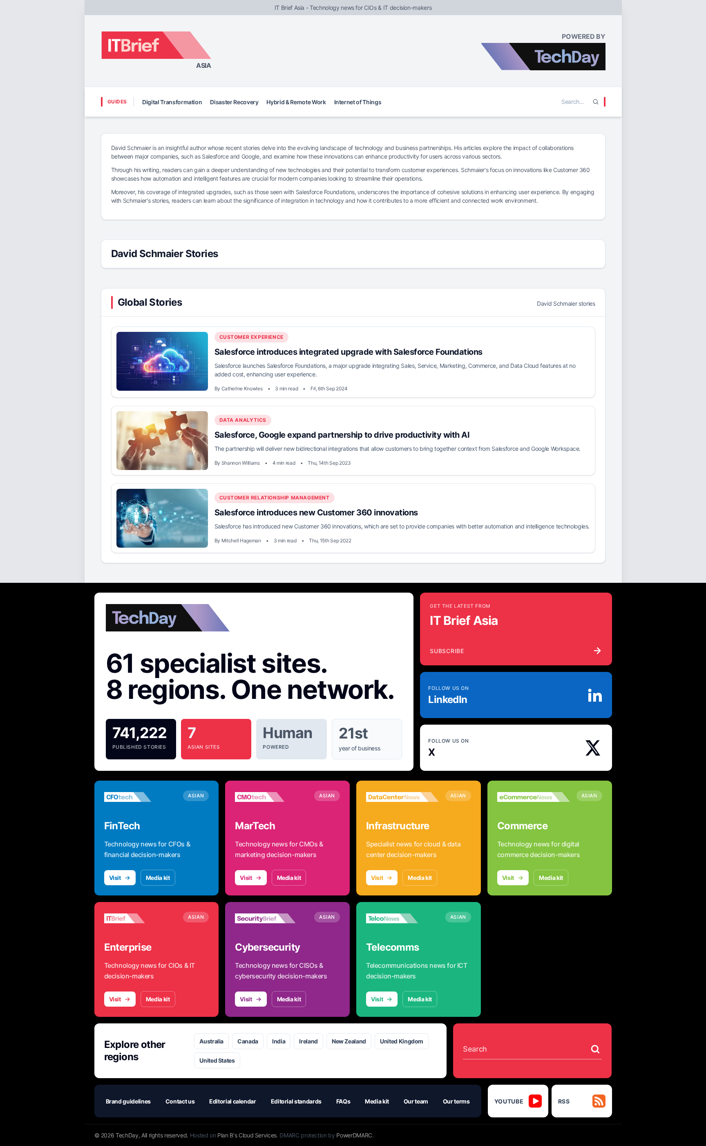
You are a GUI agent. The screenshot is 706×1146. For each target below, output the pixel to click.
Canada (247, 1041)
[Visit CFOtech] (140, 797)
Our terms (456, 1101)
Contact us (180, 1101)
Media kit (158, 877)
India (278, 1041)
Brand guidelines (128, 1101)
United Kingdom (401, 1041)
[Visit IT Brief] (140, 918)
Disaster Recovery (234, 101)
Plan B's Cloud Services (247, 1135)
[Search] (596, 102)
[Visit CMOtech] (271, 797)
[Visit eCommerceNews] (533, 797)
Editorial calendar (232, 1101)
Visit (115, 877)
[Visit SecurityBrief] (271, 918)
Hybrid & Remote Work (296, 101)
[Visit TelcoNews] (402, 918)
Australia (211, 1041)
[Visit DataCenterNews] (402, 797)
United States (217, 1060)
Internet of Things (358, 101)
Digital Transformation (172, 101)
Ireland (308, 1041)
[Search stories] (595, 1049)
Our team (416, 1101)
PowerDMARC (354, 1135)
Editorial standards (296, 1101)
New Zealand (349, 1041)
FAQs (343, 1101)
